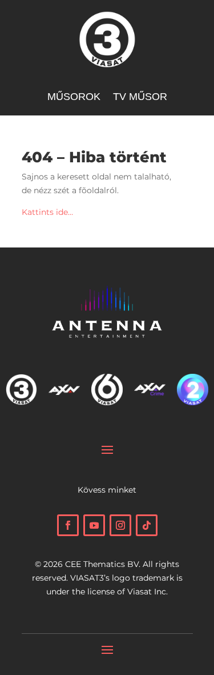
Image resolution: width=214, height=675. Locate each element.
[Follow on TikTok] (147, 525)
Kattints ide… (47, 212)
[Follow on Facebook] (68, 525)
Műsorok (73, 97)
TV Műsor (140, 97)
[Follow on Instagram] (120, 525)
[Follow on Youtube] (94, 525)
